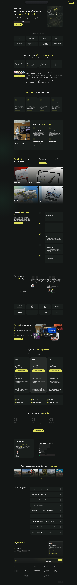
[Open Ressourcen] (46, 2)
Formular (20, 446)
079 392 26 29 (53, 550)
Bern (58, 478)
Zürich (16, 478)
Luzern (25, 478)
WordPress (28, 107)
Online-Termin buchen (54, 553)
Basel (33, 478)
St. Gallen (50, 478)
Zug (41, 478)
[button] (62, 291)
